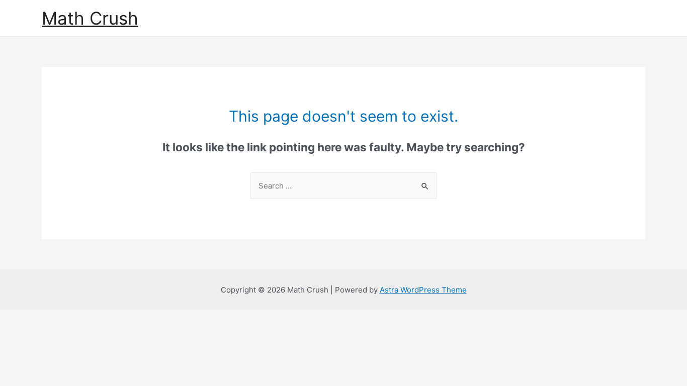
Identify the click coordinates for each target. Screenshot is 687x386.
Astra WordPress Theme (423, 290)
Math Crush (90, 18)
